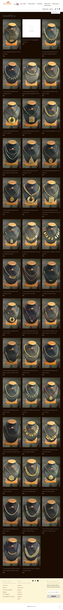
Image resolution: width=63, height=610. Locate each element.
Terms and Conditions (7, 589)
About (51, 9)
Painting (40, 3)
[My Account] (55, 9)
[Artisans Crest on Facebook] (35, 580)
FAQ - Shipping (6, 594)
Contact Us (5, 585)
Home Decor (32, 3)
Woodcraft (56, 3)
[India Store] (15, 4)
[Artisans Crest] (7, 3)
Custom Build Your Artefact (9, 596)
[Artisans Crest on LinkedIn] (38, 580)
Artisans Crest (33, 606)
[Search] (57, 9)
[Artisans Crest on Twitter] (33, 580)
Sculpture (23, 3)
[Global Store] (17, 4)
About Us (5, 587)
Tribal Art (47, 3)
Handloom (45, 9)
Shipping (4, 592)
